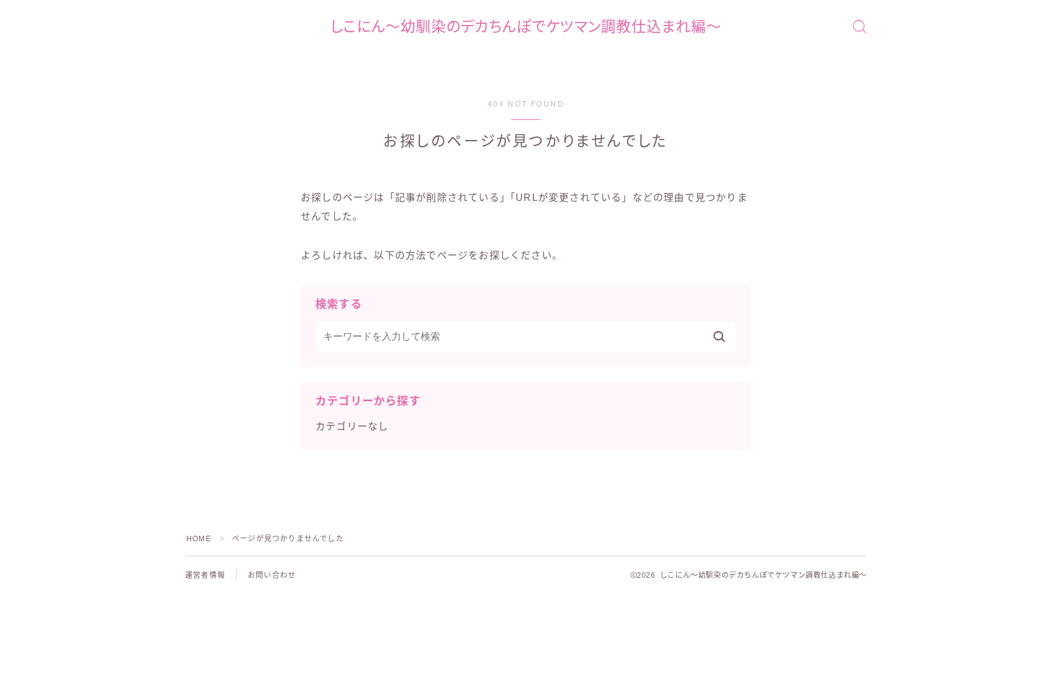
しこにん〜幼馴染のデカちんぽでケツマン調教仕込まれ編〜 (526, 27)
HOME (198, 539)
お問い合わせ (272, 575)
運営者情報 (205, 575)
